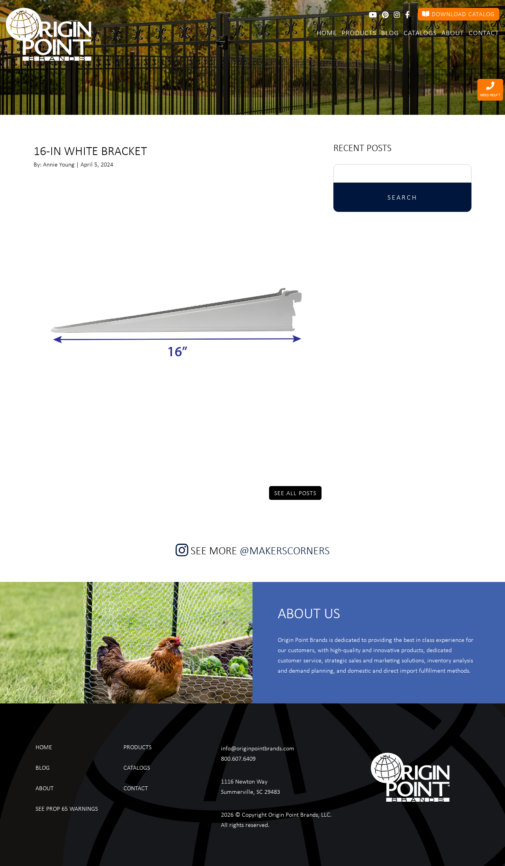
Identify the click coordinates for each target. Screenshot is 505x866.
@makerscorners (284, 550)
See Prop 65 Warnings (67, 808)
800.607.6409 (238, 758)
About (452, 32)
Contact (484, 32)
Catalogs (420, 32)
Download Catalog (462, 13)
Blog (390, 32)
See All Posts (295, 492)
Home (327, 32)
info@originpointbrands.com (257, 748)
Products (359, 32)
